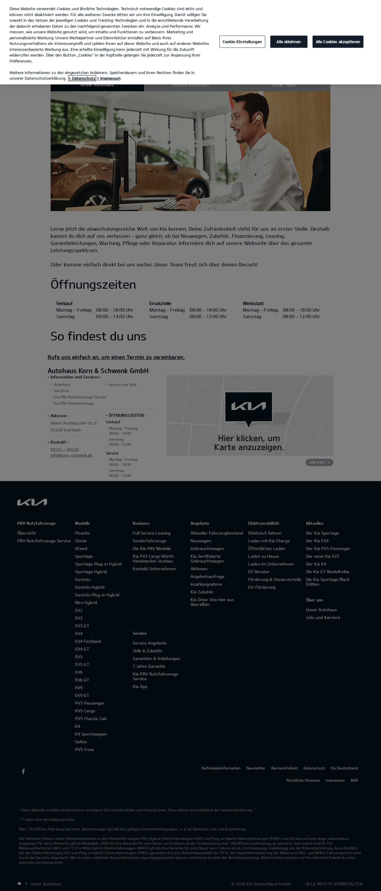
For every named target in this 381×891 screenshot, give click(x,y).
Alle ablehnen (289, 41)
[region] (190, 42)
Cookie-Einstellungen (242, 41)
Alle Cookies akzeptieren (338, 41)
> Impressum (109, 78)
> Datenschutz (82, 78)
